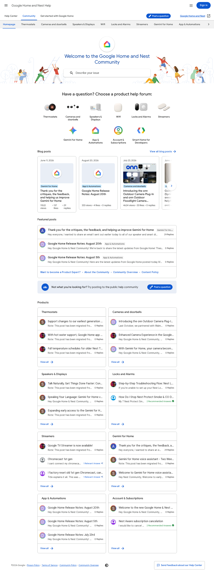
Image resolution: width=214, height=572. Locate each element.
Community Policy (68, 565)
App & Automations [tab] (189, 24)
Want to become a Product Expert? (60, 272)
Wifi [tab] (103, 24)
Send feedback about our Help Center (181, 565)
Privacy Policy (33, 565)
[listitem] (56, 184)
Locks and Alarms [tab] (120, 24)
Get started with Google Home (57, 16)
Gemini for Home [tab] (163, 24)
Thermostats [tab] (28, 24)
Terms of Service (50, 565)
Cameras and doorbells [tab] (54, 24)
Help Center (11, 16)
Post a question (160, 16)
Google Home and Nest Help (31, 5)
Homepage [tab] (9, 24)
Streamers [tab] (142, 24)
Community (29, 16)
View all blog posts (161, 151)
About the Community (96, 272)
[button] (6, 5)
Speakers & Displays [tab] (84, 24)
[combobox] (107, 73)
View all (44, 362)
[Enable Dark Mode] (107, 565)
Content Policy (150, 272)
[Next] (207, 24)
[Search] (72, 73)
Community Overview (125, 272)
